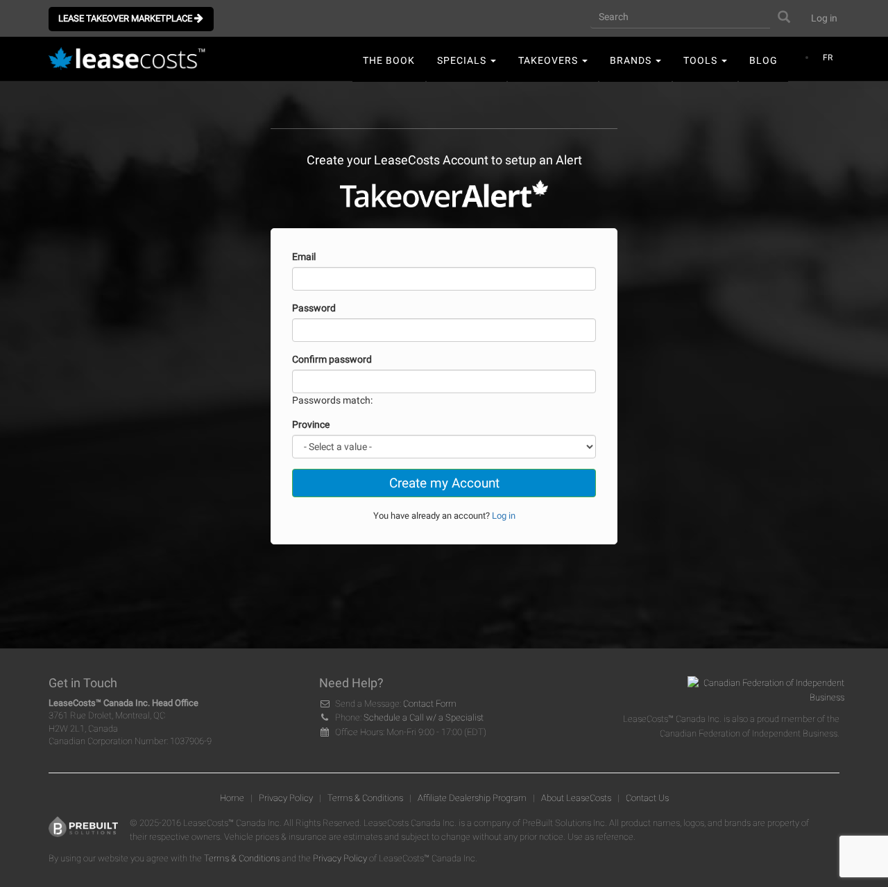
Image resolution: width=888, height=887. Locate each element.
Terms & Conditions (365, 798)
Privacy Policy (286, 798)
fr (827, 57)
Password (314, 307)
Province (311, 424)
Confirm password (332, 359)
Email (304, 256)
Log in (824, 18)
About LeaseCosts (576, 798)
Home (232, 798)
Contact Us (647, 798)
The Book (389, 60)
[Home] (131, 59)
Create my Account (444, 483)
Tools (701, 60)
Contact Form (429, 703)
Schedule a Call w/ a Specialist (424, 717)
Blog (763, 60)
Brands (632, 60)
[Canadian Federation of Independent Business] (760, 694)
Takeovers (549, 60)
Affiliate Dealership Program (472, 798)
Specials (463, 60)
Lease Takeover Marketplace (126, 18)
